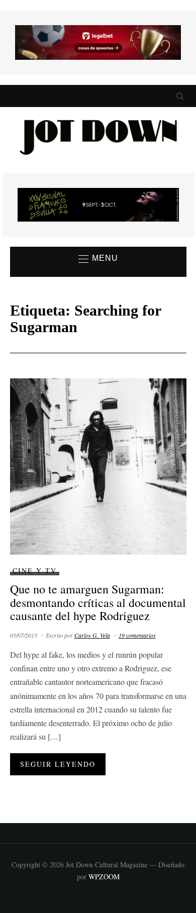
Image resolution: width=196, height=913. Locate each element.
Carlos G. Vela (92, 635)
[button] (98, 258)
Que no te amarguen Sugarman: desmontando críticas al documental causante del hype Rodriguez (98, 602)
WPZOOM (104, 876)
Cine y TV (35, 570)
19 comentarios (137, 635)
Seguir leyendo (57, 764)
